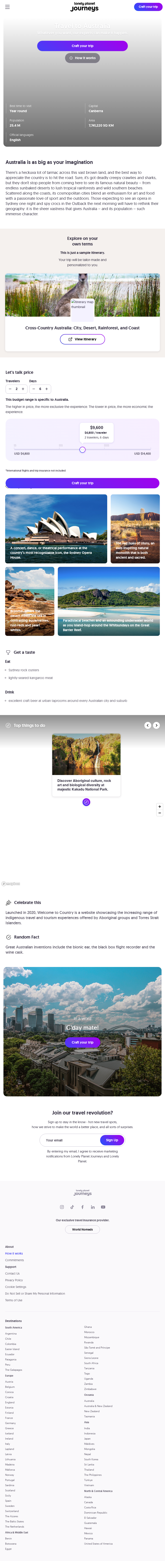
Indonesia (89, 1433)
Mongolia (89, 1449)
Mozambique (91, 1337)
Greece (9, 1428)
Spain (8, 1500)
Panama (88, 1538)
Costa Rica (90, 1507)
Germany (10, 1423)
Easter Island (12, 1349)
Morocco (89, 1332)
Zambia (88, 1383)
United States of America (98, 1543)
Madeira (9, 1464)
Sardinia (9, 1485)
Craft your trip (82, 46)
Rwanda (88, 1342)
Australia (89, 1400)
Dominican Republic (95, 1512)
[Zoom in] (160, 806)
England (9, 1402)
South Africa (91, 1363)
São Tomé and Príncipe (97, 1347)
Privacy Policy (14, 1280)
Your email (54, 1140)
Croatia (9, 1397)
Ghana (88, 1326)
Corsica (9, 1392)
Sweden (10, 1506)
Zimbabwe (90, 1389)
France (9, 1418)
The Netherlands (14, 1526)
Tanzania (89, 1368)
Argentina (11, 1333)
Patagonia (10, 1359)
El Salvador (90, 1517)
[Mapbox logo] (10, 883)
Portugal (10, 1480)
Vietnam (89, 1485)
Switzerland (12, 1511)
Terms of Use (13, 1300)
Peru (7, 1364)
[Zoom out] (160, 813)
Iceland (9, 1433)
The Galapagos (13, 1369)
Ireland (9, 1438)
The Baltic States (14, 1521)
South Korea (91, 1459)
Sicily (8, 1495)
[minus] (10, 389)
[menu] (7, 7)
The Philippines (93, 1474)
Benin (8, 1538)
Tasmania (89, 1416)
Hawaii (88, 1528)
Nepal (87, 1454)
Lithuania (10, 1459)
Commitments (14, 1260)
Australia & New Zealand (98, 1406)
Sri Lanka (89, 1464)
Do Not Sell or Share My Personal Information (35, 1293)
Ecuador (9, 1354)
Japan (87, 1438)
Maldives (89, 1443)
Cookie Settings (15, 1287)
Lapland (9, 1449)
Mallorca (10, 1469)
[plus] (23, 389)
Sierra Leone (91, 1358)
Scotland (10, 1490)
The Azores (11, 1516)
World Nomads (82, 1229)
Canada (88, 1502)
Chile (8, 1338)
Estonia (9, 1407)
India (87, 1428)
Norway (9, 1474)
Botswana (10, 1543)
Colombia (10, 1344)
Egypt (8, 1548)
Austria (9, 1381)
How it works (85, 58)
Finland (9, 1412)
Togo (87, 1373)
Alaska (88, 1497)
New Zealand (91, 1411)
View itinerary (85, 339)
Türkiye (88, 1480)
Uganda (88, 1378)
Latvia (8, 1454)
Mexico (88, 1533)
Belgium (10, 1386)
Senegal (88, 1352)
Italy (7, 1443)
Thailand (89, 1469)
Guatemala (90, 1523)
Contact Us (12, 1273)
